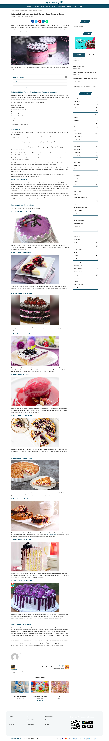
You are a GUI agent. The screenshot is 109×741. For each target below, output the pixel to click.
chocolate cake (24, 328)
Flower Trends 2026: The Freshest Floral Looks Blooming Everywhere (85, 65)
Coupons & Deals (31, 722)
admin (13, 16)
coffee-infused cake (51, 534)
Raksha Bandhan (86, 133)
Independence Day (86, 223)
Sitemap (47, 722)
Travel (86, 213)
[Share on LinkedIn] (43, 21)
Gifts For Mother (86, 136)
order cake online (15, 637)
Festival (86, 204)
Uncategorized (86, 98)
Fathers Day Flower (86, 284)
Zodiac (86, 188)
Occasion (29, 6)
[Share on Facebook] (32, 21)
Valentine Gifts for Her (86, 172)
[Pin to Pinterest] (39, 21)
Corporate (86, 255)
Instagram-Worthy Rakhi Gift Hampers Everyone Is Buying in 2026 (85, 79)
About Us (11, 716)
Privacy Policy (30, 719)
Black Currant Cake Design (21, 87)
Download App (30, 724)
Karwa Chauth (86, 175)
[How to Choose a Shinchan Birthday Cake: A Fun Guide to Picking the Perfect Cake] (40, 687)
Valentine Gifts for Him (86, 220)
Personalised (86, 104)
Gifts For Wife (86, 162)
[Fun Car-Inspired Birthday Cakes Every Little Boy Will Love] (20, 687)
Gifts (53, 6)
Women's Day (86, 152)
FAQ (10, 719)
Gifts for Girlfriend (86, 268)
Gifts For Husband (86, 168)
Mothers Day (86, 127)
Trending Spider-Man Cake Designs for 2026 (84, 59)
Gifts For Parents (86, 210)
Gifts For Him (86, 165)
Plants (48, 6)
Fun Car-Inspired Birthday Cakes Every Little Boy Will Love (20, 695)
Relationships (61, 6)
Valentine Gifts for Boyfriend (86, 233)
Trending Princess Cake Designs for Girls (60, 695)
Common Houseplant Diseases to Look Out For (84, 72)
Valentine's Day (86, 139)
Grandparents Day (86, 265)
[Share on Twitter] (36, 21)
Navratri (86, 181)
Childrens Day (86, 236)
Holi (86, 217)
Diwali (86, 123)
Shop (75, 6)
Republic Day (86, 226)
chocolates (86, 278)
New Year (86, 201)
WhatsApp (11, 724)
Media (28, 716)
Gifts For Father (86, 191)
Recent (79, 54)
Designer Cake (86, 291)
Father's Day (86, 146)
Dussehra (86, 281)
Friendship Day (86, 156)
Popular (91, 54)
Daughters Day (86, 262)
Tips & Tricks (86, 242)
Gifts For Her (86, 159)
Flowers (37, 6)
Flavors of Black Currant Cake (21, 84)
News (86, 143)
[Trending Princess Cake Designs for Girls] (60, 687)
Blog (46, 719)
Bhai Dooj (86, 194)
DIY (86, 184)
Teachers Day (86, 239)
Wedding (86, 275)
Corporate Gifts (49, 716)
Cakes (42, 6)
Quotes (80, 6)
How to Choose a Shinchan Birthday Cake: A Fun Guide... (40, 695)
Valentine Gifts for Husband (86, 207)
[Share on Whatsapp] (46, 21)
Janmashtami (86, 229)
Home (12, 10)
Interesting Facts (86, 149)
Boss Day (86, 258)
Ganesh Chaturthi (86, 249)
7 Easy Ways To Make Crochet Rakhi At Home (84, 86)
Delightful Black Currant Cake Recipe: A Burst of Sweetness (29, 81)
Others (69, 6)
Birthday (86, 130)
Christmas (86, 178)
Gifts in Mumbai (86, 287)
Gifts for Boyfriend (86, 271)
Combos (86, 246)
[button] (13, 691)
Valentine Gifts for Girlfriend (86, 197)
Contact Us (11, 722)
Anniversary (86, 120)
